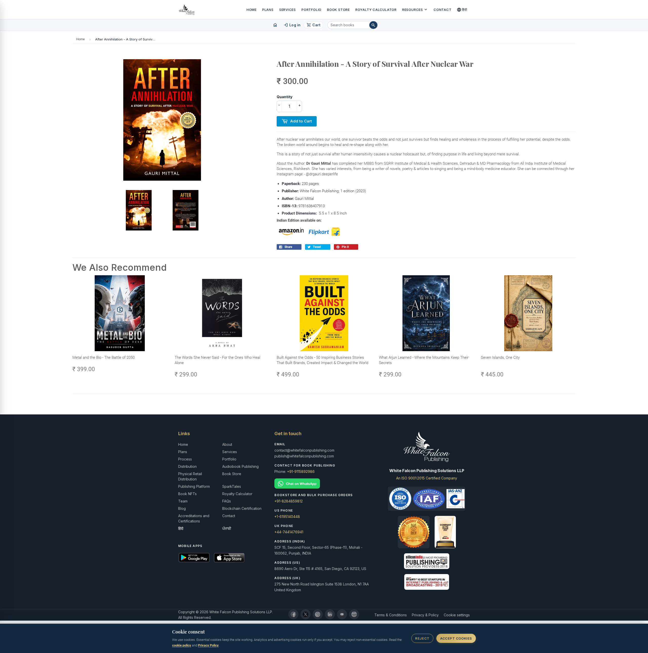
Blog (182, 508)
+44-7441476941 (288, 532)
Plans (268, 10)
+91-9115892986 (301, 471)
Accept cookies (456, 638)
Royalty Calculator (376, 10)
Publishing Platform (194, 486)
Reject (422, 638)
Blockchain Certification (241, 508)
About (227, 444)
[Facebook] (293, 614)
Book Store (338, 10)
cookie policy (181, 645)
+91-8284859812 (288, 501)
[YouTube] (342, 614)
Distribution (187, 466)
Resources (415, 9)
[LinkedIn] (330, 614)
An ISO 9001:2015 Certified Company (426, 478)
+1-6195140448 (287, 516)
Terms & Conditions (390, 615)
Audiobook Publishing (240, 466)
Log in (292, 25)
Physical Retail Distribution (190, 476)
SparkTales (231, 486)
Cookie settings (457, 615)
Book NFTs (187, 494)
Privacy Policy (208, 645)
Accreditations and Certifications (193, 518)
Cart (313, 25)
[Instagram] (318, 614)
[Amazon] (354, 614)
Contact (442, 10)
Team (183, 501)
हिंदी (462, 9)
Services (287, 10)
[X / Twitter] (305, 614)
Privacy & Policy (425, 615)
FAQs (226, 501)
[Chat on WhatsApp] (323, 483)
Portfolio (311, 10)
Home (252, 10)
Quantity (284, 97)
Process (185, 459)
